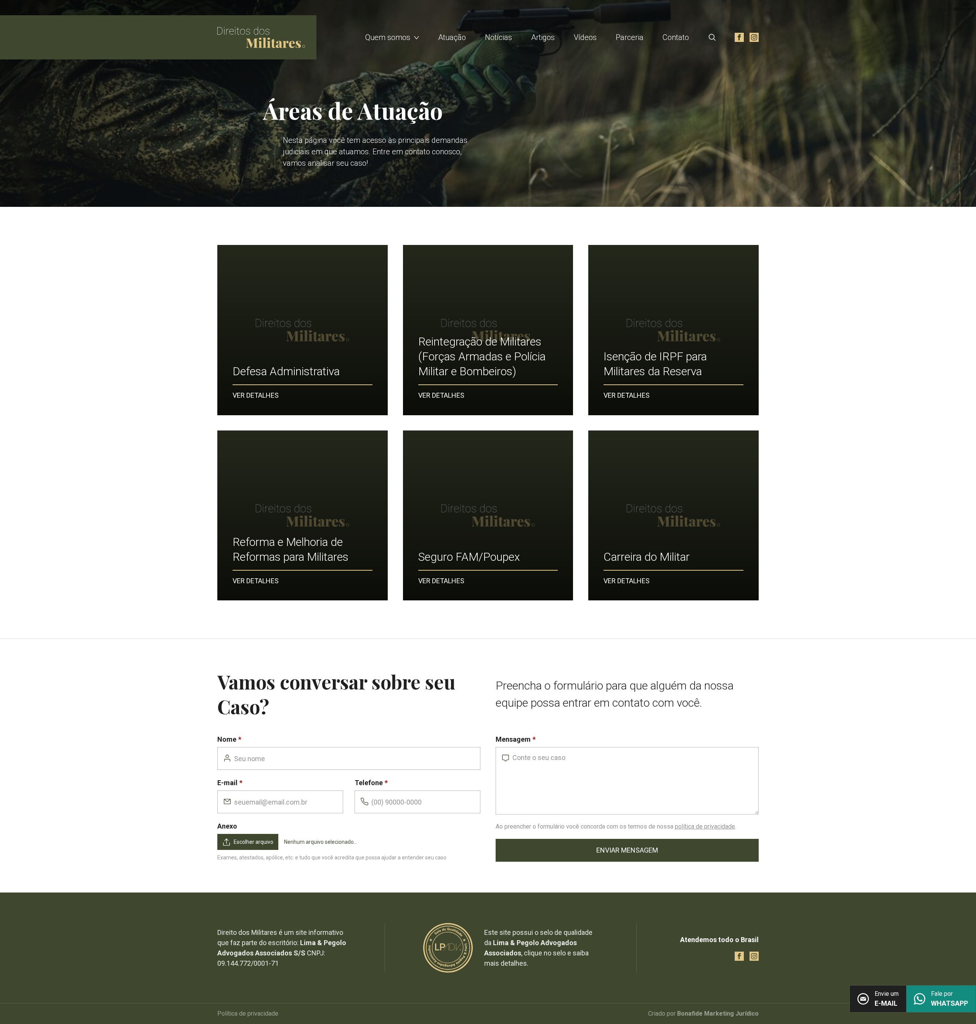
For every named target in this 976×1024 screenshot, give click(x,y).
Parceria (630, 37)
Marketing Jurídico (731, 1013)
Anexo (227, 826)
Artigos (543, 37)
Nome (226, 739)
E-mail (227, 783)
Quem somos (387, 37)
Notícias (498, 37)
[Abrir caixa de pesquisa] (712, 37)
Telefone (369, 783)
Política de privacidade (247, 1013)
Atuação (452, 37)
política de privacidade (705, 826)
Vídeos (585, 37)
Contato (676, 37)
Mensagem (513, 739)
